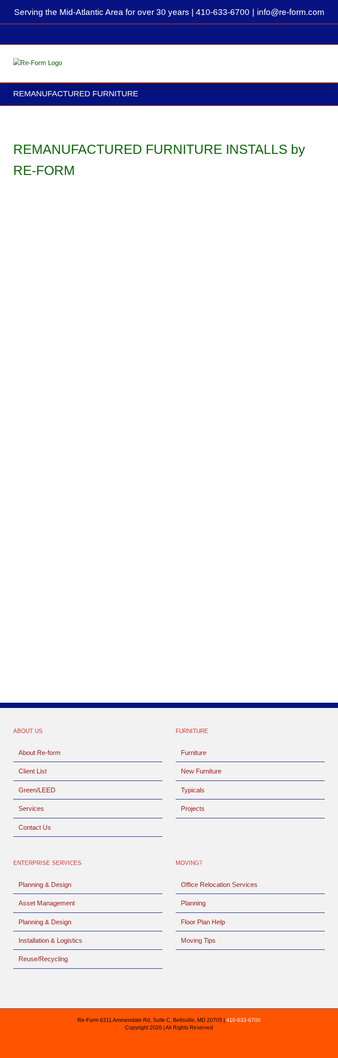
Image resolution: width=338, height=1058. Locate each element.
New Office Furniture (201, 321)
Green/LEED (36, 790)
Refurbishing (253, 321)
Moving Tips (198, 940)
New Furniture (201, 771)
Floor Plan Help (203, 922)
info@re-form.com (290, 12)
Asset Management (46, 903)
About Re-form (39, 752)
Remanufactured (84, 310)
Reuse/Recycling (43, 959)
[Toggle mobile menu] (321, 64)
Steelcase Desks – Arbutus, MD (75, 298)
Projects (193, 808)
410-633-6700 (223, 12)
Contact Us (34, 827)
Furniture (193, 752)
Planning (193, 903)
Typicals (193, 790)
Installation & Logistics (50, 940)
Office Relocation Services (219, 884)
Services (31, 808)
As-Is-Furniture (34, 310)
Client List (32, 771)
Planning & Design (44, 884)
